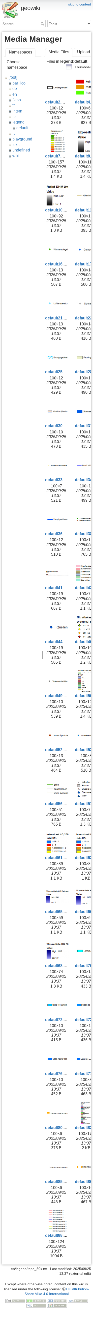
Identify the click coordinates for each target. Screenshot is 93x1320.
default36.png (58, 534)
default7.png (57, 156)
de (14, 88)
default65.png (58, 912)
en (14, 94)
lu (14, 133)
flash (16, 100)
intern (17, 111)
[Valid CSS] (36, 1306)
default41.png (58, 588)
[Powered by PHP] (57, 1301)
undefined (21, 150)
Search (43, 23)
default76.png (58, 1074)
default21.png (58, 318)
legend (18, 122)
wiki (15, 156)
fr (13, 105)
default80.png (58, 1128)
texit (16, 144)
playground (22, 139)
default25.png (58, 372)
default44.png (58, 642)
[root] (12, 77)
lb (14, 116)
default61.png (58, 858)
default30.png (58, 426)
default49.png (58, 696)
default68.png (58, 966)
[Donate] (36, 1301)
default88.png (58, 1235)
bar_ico (19, 83)
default (22, 128)
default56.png (58, 804)
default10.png (58, 210)
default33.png (58, 480)
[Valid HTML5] (78, 1301)
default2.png (57, 102)
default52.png (58, 750)
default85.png (58, 1182)
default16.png (58, 264)
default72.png (58, 1020)
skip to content (79, 4)
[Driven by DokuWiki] (57, 1306)
